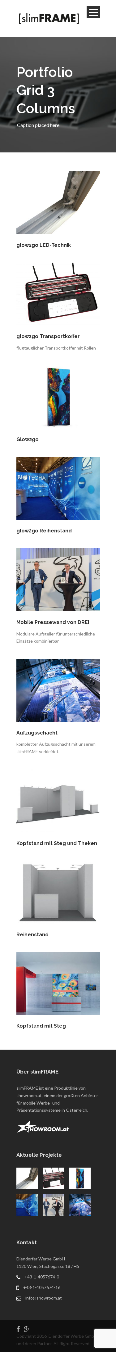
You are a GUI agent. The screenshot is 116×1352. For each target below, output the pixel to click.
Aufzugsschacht (37, 733)
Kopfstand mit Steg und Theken (56, 843)
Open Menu (93, 12)
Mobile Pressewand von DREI (52, 622)
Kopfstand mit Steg (41, 1026)
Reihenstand (32, 935)
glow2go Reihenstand (44, 531)
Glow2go (27, 439)
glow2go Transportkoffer (48, 336)
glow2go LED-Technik (43, 245)
